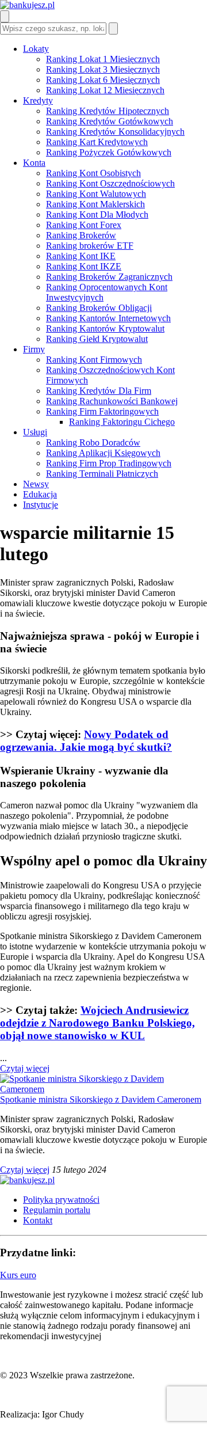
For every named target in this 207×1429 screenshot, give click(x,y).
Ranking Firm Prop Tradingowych (108, 463)
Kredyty (38, 100)
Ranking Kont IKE (81, 256)
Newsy (36, 484)
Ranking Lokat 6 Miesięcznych (103, 80)
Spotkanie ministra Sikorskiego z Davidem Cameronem (100, 1099)
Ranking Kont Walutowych (96, 194)
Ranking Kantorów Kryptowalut (105, 328)
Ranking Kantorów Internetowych (108, 318)
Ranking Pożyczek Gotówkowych (108, 152)
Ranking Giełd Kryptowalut (97, 339)
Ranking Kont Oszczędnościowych (110, 183)
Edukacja (40, 494)
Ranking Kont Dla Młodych (97, 214)
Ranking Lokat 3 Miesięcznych (103, 69)
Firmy (34, 349)
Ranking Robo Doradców (93, 442)
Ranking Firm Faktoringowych (102, 411)
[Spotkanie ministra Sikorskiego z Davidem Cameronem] (103, 1089)
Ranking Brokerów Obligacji (99, 308)
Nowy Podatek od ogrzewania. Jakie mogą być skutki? (86, 740)
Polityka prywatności (61, 1199)
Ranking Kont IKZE (83, 266)
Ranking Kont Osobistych (93, 173)
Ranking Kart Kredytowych (97, 142)
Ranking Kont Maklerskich (95, 204)
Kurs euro (18, 1275)
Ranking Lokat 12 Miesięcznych (105, 90)
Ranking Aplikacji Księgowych (103, 453)
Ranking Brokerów (81, 235)
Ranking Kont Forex (83, 225)
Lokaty (36, 49)
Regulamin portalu (56, 1210)
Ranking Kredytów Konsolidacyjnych (115, 131)
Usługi (35, 432)
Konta (34, 163)
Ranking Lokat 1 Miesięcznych (103, 59)
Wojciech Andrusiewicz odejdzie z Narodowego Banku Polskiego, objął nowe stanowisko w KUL (97, 1023)
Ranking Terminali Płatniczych (102, 473)
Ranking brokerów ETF (89, 245)
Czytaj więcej (24, 1068)
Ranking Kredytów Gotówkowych (109, 121)
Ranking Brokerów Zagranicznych (109, 277)
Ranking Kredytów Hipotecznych (107, 111)
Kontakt (37, 1220)
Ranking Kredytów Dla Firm (98, 391)
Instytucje (40, 505)
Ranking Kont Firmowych (94, 359)
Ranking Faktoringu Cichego (122, 422)
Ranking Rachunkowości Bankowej (112, 401)
